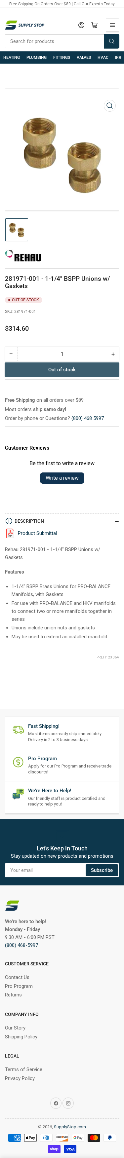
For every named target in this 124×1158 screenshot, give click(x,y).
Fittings (61, 57)
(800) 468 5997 (87, 418)
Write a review (62, 478)
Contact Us (17, 977)
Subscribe (102, 870)
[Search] (111, 41)
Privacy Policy (20, 1078)
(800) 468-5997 (21, 945)
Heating (11, 57)
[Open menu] (112, 25)
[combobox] (62, 41)
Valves (84, 57)
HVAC (103, 57)
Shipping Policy (21, 1037)
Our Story (15, 1028)
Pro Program (19, 986)
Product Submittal (37, 533)
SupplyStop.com (70, 1126)
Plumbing (36, 57)
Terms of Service (23, 1069)
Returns (13, 995)
